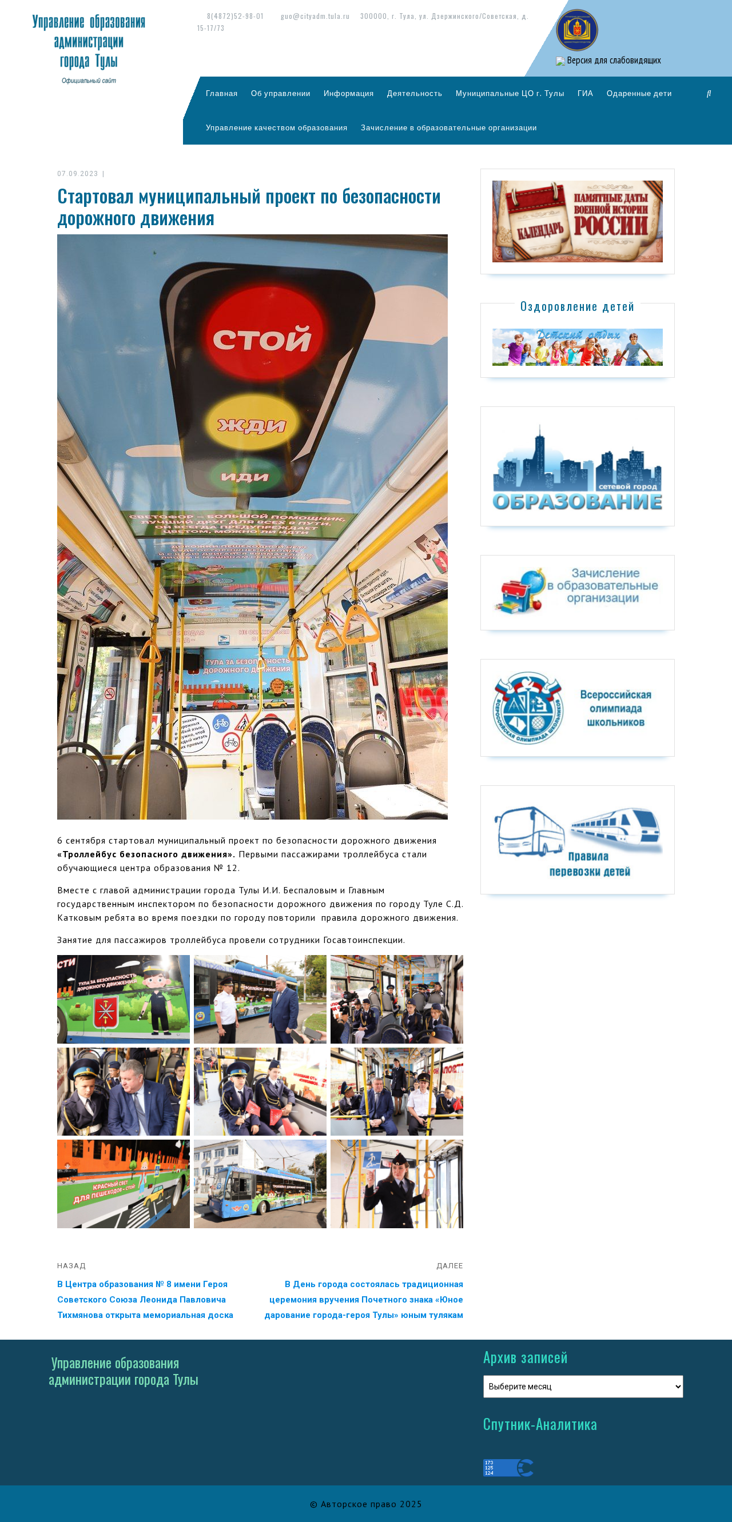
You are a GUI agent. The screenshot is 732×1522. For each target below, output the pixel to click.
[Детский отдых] (577, 346)
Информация (349, 93)
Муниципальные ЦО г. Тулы (510, 93)
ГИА (586, 93)
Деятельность (415, 93)
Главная (222, 93)
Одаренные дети (639, 93)
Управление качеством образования (277, 127)
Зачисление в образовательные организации (449, 127)
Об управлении (281, 93)
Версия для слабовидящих (613, 60)
